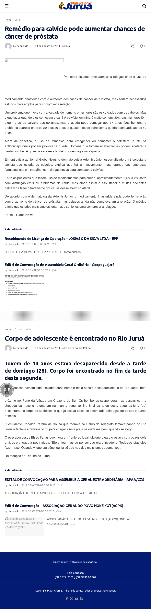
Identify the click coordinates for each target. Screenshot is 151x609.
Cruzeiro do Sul (23, 329)
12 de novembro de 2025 (39, 485)
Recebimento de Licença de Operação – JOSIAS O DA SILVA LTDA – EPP (61, 238)
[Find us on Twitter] (71, 599)
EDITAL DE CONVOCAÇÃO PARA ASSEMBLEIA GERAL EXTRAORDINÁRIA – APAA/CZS (74, 480)
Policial (87, 348)
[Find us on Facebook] (67, 599)
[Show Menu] (6, 6)
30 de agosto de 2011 (47, 348)
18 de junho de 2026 (36, 244)
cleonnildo (22, 46)
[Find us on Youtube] (76, 599)
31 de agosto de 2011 (47, 46)
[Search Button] (144, 6)
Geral (17, 19)
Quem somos (60, 562)
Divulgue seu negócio (84, 562)
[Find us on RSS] (81, 599)
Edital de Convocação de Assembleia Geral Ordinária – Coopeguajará (59, 265)
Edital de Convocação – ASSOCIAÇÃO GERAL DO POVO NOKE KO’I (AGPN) (64, 506)
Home (8, 19)
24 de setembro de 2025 (39, 511)
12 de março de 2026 (37, 270)
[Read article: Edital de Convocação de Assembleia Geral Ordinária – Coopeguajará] (24, 285)
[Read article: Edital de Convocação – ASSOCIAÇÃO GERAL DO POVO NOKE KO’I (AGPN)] (24, 526)
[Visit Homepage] (75, 6)
